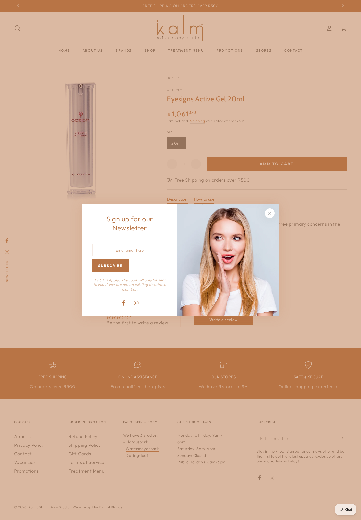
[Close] (270, 213)
